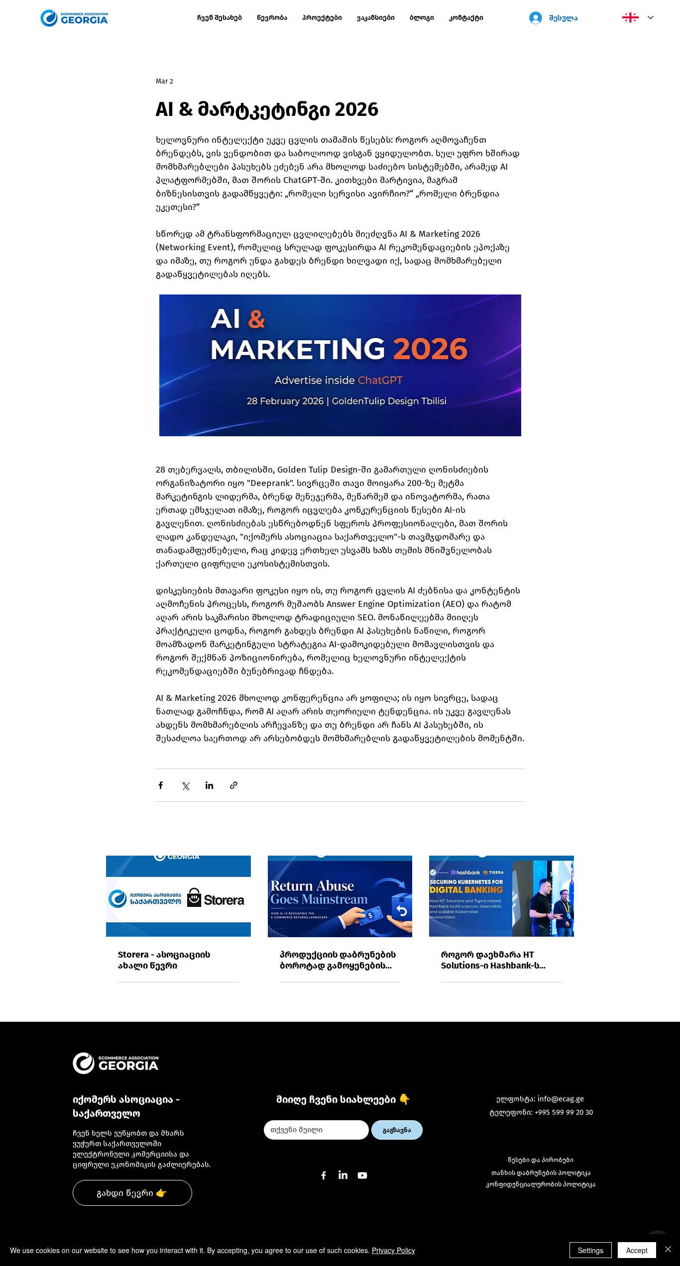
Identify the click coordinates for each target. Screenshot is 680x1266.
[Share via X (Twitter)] (185, 785)
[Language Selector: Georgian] (635, 17)
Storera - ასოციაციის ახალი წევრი (164, 960)
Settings (590, 1250)
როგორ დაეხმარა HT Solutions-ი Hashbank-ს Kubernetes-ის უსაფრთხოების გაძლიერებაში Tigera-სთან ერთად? (490, 960)
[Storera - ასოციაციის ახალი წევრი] (178, 896)
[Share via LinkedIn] (209, 785)
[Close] (668, 1250)
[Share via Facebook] (160, 785)
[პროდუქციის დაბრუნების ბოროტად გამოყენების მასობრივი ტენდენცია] (340, 896)
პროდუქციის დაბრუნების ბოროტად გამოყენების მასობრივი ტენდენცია (338, 960)
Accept (637, 1250)
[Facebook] (323, 1175)
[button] (322, 18)
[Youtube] (362, 1175)
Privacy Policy (393, 1250)
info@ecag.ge (561, 1098)
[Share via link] (233, 785)
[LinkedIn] (343, 1175)
